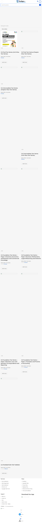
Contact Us (4, 498)
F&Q (2, 500)
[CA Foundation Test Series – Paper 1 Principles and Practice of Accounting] (29, 314)
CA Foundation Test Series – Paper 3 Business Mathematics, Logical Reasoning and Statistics (31, 256)
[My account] (40, 2)
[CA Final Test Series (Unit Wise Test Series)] (9, 39)
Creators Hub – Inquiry (6, 503)
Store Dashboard (5, 481)
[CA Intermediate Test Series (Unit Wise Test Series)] (29, 107)
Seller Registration (5, 483)
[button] (4, 269)
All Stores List (4, 486)
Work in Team (4, 502)
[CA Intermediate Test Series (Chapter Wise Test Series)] (9, 74)
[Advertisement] (21, 16)
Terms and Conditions (26, 490)
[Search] (40, 5)
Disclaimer (24, 481)
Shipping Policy (25, 486)
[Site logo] (21, 1)
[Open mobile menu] (2, 2)
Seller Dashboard (5, 485)
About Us (3, 496)
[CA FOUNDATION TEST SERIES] (9, 418)
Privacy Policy (25, 485)
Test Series (8, 56)
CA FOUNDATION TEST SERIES (10, 465)
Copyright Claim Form (6, 488)
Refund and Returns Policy (27, 488)
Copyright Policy (25, 483)
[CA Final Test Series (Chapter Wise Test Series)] (29, 39)
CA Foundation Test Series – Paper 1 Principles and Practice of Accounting (30, 361)
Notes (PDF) (3, 56)
